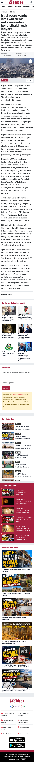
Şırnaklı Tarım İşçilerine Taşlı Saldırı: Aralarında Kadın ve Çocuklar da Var (22, 428)
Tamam (23, 759)
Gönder (5, 388)
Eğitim (18, 433)
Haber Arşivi (24, 734)
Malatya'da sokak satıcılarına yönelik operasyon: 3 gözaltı (23, 475)
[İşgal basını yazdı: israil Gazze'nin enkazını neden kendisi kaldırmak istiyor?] (17, 68)
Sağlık (18, 452)
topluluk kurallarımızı (18, 394)
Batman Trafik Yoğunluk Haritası (23, 721)
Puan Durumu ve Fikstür (7, 728)
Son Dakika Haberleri (9, 734)
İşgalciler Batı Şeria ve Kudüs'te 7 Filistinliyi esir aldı (8, 335)
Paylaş (6, 80)
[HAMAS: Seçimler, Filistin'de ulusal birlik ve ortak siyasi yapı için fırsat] (9, 310)
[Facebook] (10, 706)
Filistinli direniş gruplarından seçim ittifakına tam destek (25, 317)
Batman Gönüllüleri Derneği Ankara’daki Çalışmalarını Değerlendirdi (22, 466)
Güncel (10, 7)
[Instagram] (17, 706)
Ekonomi (26, 7)
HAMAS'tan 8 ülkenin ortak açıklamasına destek (9, 353)
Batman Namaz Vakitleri (7, 721)
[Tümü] (31, 419)
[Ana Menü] (2, 2)
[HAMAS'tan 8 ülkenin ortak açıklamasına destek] (9, 346)
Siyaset (18, 7)
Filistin (12, 12)
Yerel (3, 7)
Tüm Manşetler (24, 727)
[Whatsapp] (23, 706)
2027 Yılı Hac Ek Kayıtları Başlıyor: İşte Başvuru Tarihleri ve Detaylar (23, 447)
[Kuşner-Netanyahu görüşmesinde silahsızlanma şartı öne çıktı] (25, 328)
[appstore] (17, 740)
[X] (13, 706)
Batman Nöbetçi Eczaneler (7, 714)
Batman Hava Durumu (23, 714)
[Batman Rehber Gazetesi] (16, 2)
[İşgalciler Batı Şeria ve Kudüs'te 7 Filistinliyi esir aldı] (9, 328)
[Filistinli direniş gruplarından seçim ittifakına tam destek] (25, 310)
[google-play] (17, 746)
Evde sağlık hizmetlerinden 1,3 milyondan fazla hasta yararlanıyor (23, 456)
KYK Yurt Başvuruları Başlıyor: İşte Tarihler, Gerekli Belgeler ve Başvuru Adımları (23, 437)
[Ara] (31, 2)
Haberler (4, 12)
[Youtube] (20, 706)
